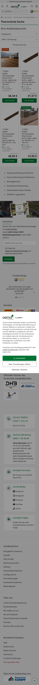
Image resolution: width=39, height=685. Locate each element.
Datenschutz (15, 369)
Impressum (23, 369)
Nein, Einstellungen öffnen (19, 364)
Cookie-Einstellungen (10, 350)
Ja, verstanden (19, 358)
